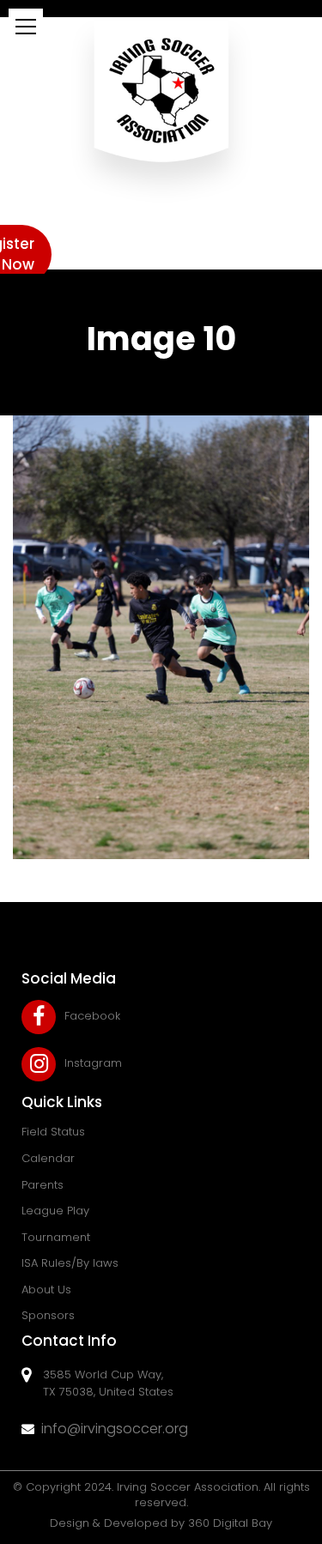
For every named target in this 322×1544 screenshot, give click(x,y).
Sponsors (48, 1315)
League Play (55, 1210)
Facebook (92, 1016)
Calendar (48, 1158)
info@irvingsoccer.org (114, 1428)
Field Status (53, 1131)
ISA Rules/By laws (69, 1263)
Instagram (93, 1063)
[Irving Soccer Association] (161, 109)
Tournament (55, 1237)
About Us (46, 1289)
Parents (42, 1185)
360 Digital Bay (230, 1523)
